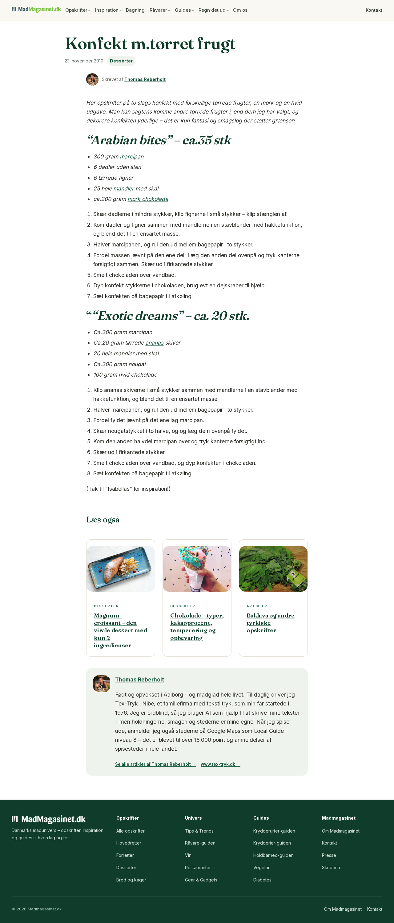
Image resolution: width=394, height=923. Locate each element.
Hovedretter (128, 842)
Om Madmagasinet (341, 830)
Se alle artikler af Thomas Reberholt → (155, 764)
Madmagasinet (36, 9)
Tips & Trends (199, 830)
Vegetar (261, 867)
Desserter (121, 60)
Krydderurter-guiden (274, 830)
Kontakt (374, 10)
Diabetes (262, 879)
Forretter (125, 855)
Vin (188, 855)
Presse (329, 855)
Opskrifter (76, 10)
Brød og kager (131, 879)
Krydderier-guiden (272, 842)
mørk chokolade (147, 199)
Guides (183, 10)
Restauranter (198, 867)
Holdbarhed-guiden (273, 855)
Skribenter (332, 867)
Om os (240, 10)
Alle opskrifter (130, 830)
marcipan (131, 156)
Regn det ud (212, 10)
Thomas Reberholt (145, 79)
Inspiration (107, 10)
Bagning (135, 10)
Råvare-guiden (200, 842)
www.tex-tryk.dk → (220, 764)
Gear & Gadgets (201, 879)
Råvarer (158, 10)
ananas (154, 342)
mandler (123, 188)
